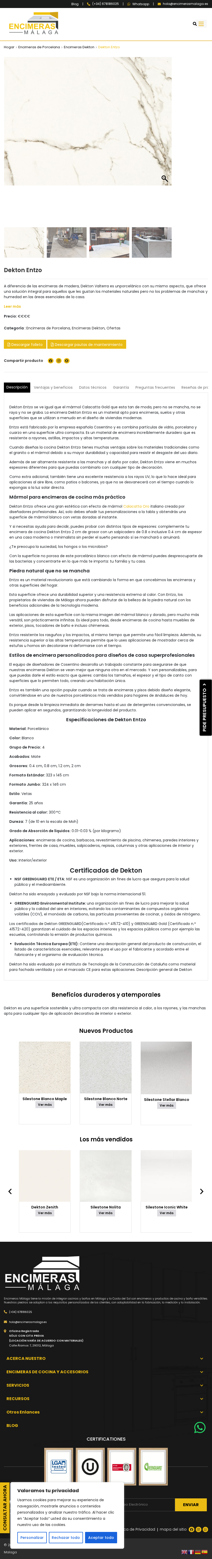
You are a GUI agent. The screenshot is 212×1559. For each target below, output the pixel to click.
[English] (184, 1552)
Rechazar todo (66, 1537)
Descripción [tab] (17, 387)
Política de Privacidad (135, 1529)
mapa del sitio (173, 1529)
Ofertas (113, 328)
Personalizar (32, 1537)
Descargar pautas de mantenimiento (88, 344)
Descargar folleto (26, 344)
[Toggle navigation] (201, 24)
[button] (165, 143)
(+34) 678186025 (20, 1312)
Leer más (12, 306)
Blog (75, 4)
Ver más (45, 1104)
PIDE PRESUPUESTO (204, 709)
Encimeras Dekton (79, 47)
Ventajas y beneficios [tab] (53, 387)
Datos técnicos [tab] (93, 387)
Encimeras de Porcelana (39, 47)
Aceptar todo (101, 1537)
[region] (67, 1515)
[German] (198, 1552)
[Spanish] (204, 1552)
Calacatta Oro (136, 506)
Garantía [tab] (121, 387)
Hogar (9, 47)
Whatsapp (140, 4)
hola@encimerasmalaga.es (27, 1322)
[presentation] (12, 1191)
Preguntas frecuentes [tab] (155, 387)
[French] (191, 1552)
